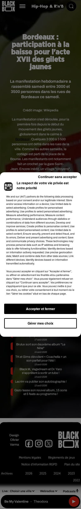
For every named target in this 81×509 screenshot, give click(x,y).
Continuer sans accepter (57, 176)
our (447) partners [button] (26, 196)
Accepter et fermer (40, 308)
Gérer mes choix (40, 323)
